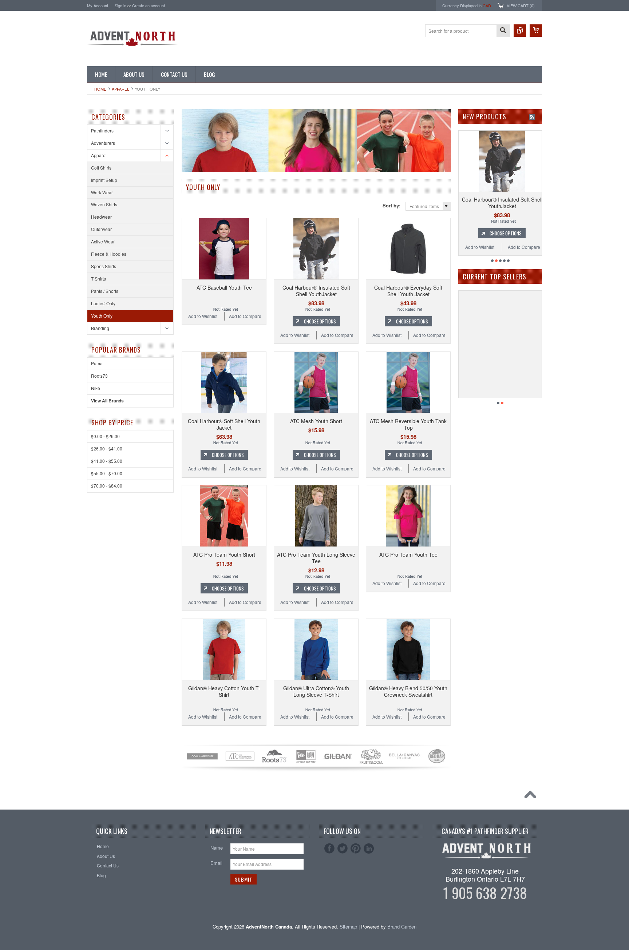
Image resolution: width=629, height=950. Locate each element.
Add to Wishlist (202, 316)
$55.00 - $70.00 (106, 473)
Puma (97, 363)
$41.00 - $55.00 (106, 461)
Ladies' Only (103, 303)
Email (216, 862)
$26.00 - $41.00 (106, 448)
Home (100, 89)
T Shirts (98, 278)
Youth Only (101, 316)
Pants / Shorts (104, 291)
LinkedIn (369, 848)
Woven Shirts (104, 204)
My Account (97, 5)
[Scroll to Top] (532, 796)
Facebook (329, 848)
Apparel (120, 89)
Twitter (342, 848)
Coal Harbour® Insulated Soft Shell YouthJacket (316, 291)
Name (216, 847)
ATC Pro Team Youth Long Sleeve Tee (316, 558)
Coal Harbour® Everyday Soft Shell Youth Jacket (408, 291)
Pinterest (356, 848)
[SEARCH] (503, 31)
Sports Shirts (103, 266)
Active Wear (103, 241)
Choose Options (320, 321)
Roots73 (99, 376)
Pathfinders (102, 130)
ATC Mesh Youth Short (316, 421)
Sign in (120, 5)
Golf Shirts (101, 167)
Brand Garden (401, 926)
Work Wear (102, 192)
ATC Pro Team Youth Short (224, 554)
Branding (100, 328)
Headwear (101, 217)
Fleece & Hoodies (108, 254)
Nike (95, 388)
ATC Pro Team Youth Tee (408, 554)
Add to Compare (245, 316)
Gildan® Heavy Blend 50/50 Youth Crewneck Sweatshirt (408, 691)
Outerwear (101, 229)
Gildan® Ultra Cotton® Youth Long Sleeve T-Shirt (316, 691)
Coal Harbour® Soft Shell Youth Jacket (224, 424)
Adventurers (103, 143)
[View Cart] (536, 30)
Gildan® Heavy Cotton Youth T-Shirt (224, 691)
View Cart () (521, 5)
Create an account (148, 5)
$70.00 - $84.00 (106, 485)
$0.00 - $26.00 (105, 436)
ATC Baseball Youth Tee (224, 287)
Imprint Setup (104, 180)
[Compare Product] (520, 30)
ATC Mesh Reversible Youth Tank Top (408, 424)
